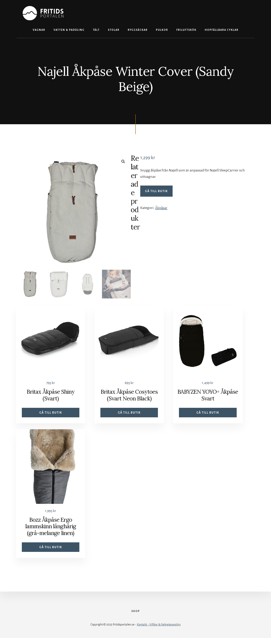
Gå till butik (156, 191)
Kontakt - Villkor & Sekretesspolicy (159, 624)
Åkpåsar (161, 208)
